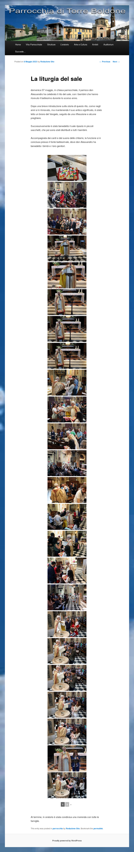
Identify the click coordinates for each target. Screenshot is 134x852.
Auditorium (108, 44)
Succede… (20, 51)
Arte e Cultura (80, 44)
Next (116, 61)
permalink (98, 828)
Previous (105, 61)
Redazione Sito (47, 61)
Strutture (51, 44)
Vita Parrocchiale (34, 44)
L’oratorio (64, 44)
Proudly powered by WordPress (67, 840)
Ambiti (95, 44)
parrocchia (58, 828)
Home (18, 44)
